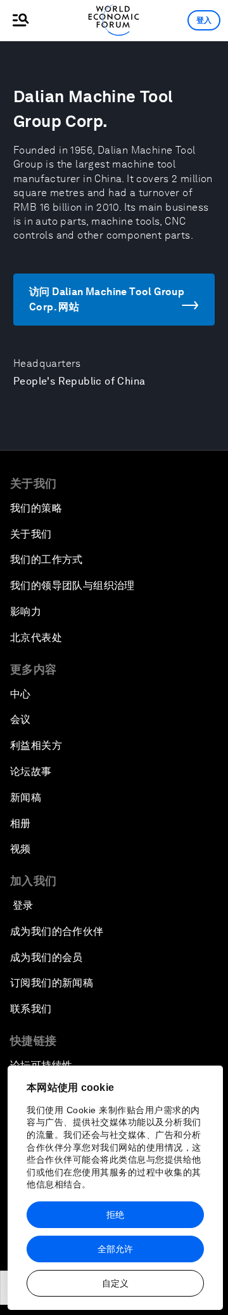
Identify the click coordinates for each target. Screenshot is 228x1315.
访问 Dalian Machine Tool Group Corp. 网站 (106, 299)
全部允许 (115, 1249)
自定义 (115, 1283)
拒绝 (115, 1215)
